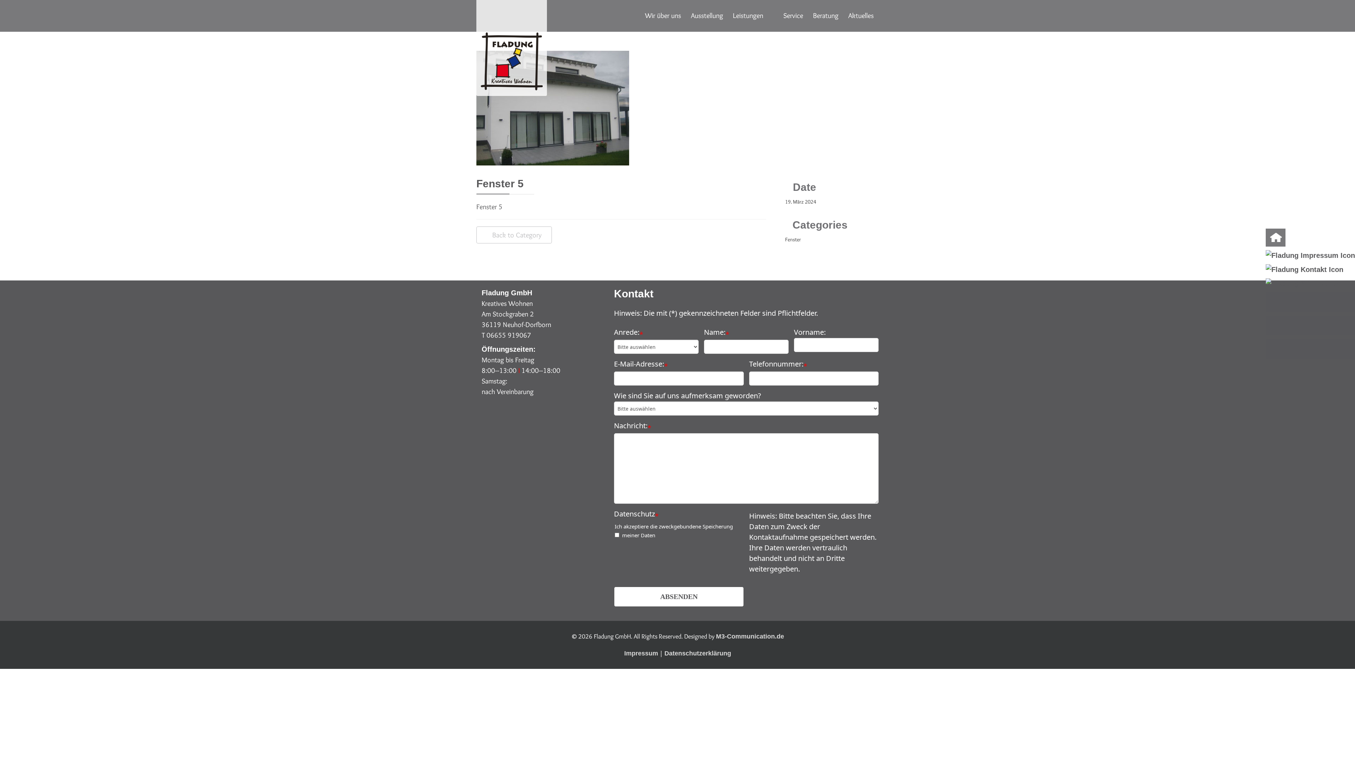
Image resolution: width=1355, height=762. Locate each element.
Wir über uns (663, 15)
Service (793, 15)
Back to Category (517, 235)
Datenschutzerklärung (697, 653)
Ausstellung (707, 15)
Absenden (679, 596)
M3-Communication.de (750, 636)
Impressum (641, 653)
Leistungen (748, 15)
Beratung (825, 15)
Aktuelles (861, 15)
